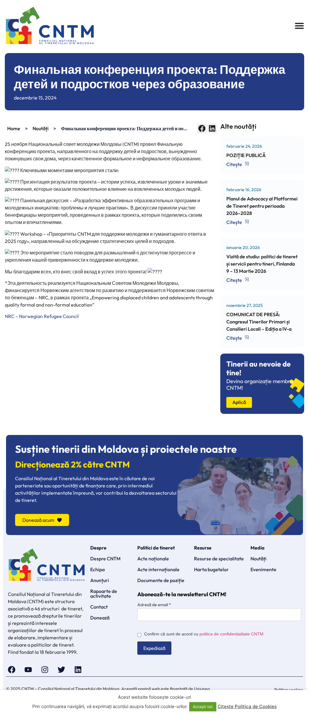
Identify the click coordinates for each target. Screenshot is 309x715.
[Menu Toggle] (299, 25)
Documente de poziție (160, 580)
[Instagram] (45, 669)
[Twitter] (61, 669)
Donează (100, 618)
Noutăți (41, 128)
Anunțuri (99, 580)
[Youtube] (28, 669)
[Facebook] (11, 669)
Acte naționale (153, 559)
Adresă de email (154, 605)
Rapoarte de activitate (103, 593)
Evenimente (263, 569)
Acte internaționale (158, 569)
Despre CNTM (105, 559)
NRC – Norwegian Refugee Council (42, 316)
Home (13, 128)
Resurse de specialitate (219, 559)
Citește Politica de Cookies (247, 706)
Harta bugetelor (211, 569)
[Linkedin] (78, 669)
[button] (202, 128)
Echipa (97, 569)
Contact (99, 607)
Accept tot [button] (203, 706)
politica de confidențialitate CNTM (231, 634)
